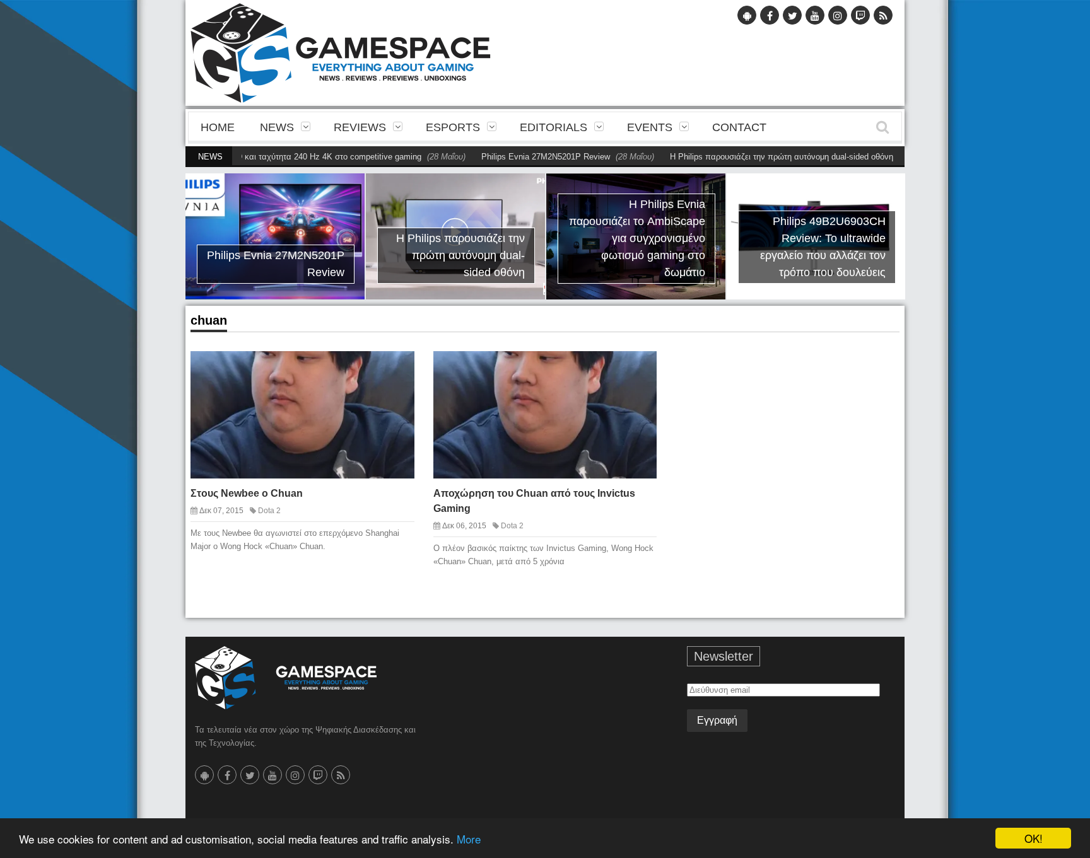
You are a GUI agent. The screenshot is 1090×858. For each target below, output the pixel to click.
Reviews (360, 127)
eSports (453, 127)
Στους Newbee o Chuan (246, 493)
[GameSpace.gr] (286, 677)
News (277, 127)
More (469, 839)
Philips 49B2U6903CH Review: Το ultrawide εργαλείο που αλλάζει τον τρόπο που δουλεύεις (823, 247)
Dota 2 (269, 510)
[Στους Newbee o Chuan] (393, 370)
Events (649, 127)
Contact (739, 127)
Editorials (553, 127)
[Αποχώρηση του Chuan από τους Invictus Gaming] (636, 370)
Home (218, 127)
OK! (1033, 838)
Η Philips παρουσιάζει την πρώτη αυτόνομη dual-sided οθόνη (752, 156)
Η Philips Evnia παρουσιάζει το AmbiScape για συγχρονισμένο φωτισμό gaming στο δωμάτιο (637, 238)
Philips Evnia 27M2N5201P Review (516, 156)
